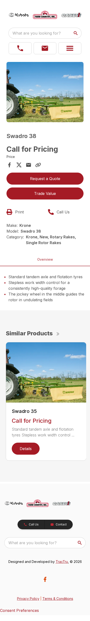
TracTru (62, 562)
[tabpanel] (45, 93)
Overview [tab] (45, 259)
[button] (20, 48)
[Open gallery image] (45, 92)
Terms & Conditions (57, 599)
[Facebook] (45, 579)
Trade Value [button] (45, 193)
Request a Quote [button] (45, 178)
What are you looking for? (36, 33)
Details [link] (26, 448)
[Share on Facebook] (9, 165)
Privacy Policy (28, 599)
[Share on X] (19, 165)
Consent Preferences (19, 610)
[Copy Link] (38, 165)
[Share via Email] (28, 165)
